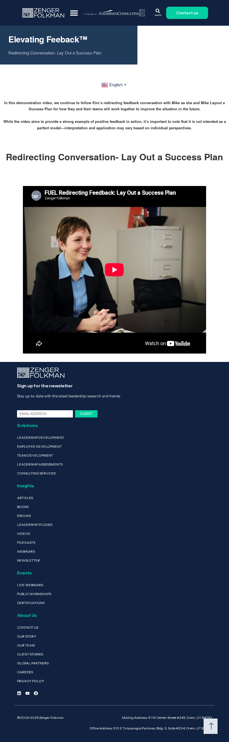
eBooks (24, 516)
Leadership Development (40, 437)
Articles (25, 498)
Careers (25, 672)
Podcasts (26, 542)
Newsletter (28, 560)
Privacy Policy (30, 681)
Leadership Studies (34, 524)
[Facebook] (36, 693)
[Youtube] (27, 693)
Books (22, 507)
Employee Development (39, 446)
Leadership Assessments (40, 464)
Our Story (26, 636)
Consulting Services (36, 473)
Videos (23, 533)
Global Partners (33, 663)
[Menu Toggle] (74, 13)
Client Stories (30, 654)
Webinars (26, 551)
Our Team (26, 645)
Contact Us (27, 627)
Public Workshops (34, 594)
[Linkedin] (19, 693)
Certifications (30, 603)
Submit (86, 414)
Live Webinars (30, 585)
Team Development (35, 455)
